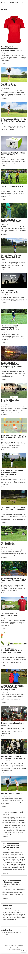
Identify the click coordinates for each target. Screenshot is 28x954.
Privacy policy (13, 947)
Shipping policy (9, 949)
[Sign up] (24, 939)
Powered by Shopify (19, 945)
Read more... (4, 63)
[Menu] (1, 2)
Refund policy (6, 947)
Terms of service (20, 947)
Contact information (17, 949)
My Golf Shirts (11, 945)
